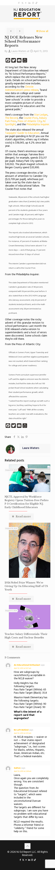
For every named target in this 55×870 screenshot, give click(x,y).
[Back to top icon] (27, 846)
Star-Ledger (41, 115)
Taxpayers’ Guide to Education (22, 133)
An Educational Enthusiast (27, 665)
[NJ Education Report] (27, 14)
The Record (11, 118)
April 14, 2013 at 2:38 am (22, 771)
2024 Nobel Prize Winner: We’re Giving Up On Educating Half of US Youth (26, 586)
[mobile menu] (51, 11)
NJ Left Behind (21, 730)
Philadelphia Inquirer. (38, 124)
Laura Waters (18, 51)
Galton (17, 768)
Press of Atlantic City (30, 121)
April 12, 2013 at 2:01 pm (22, 733)
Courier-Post (31, 118)
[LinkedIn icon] (29, 3)
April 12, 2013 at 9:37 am (22, 668)
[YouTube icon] (26, 3)
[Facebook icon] (19, 3)
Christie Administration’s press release (21, 88)
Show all (43, 31)
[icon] (36, 3)
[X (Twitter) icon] (22, 3)
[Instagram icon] (33, 3)
